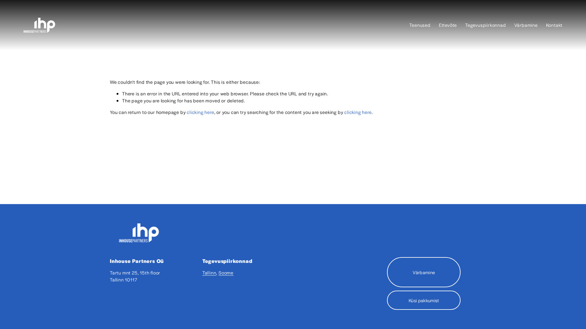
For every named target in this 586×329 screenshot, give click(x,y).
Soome (226, 272)
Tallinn (209, 272)
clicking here (200, 112)
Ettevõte (448, 25)
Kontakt (554, 25)
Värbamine (526, 25)
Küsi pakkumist (424, 300)
